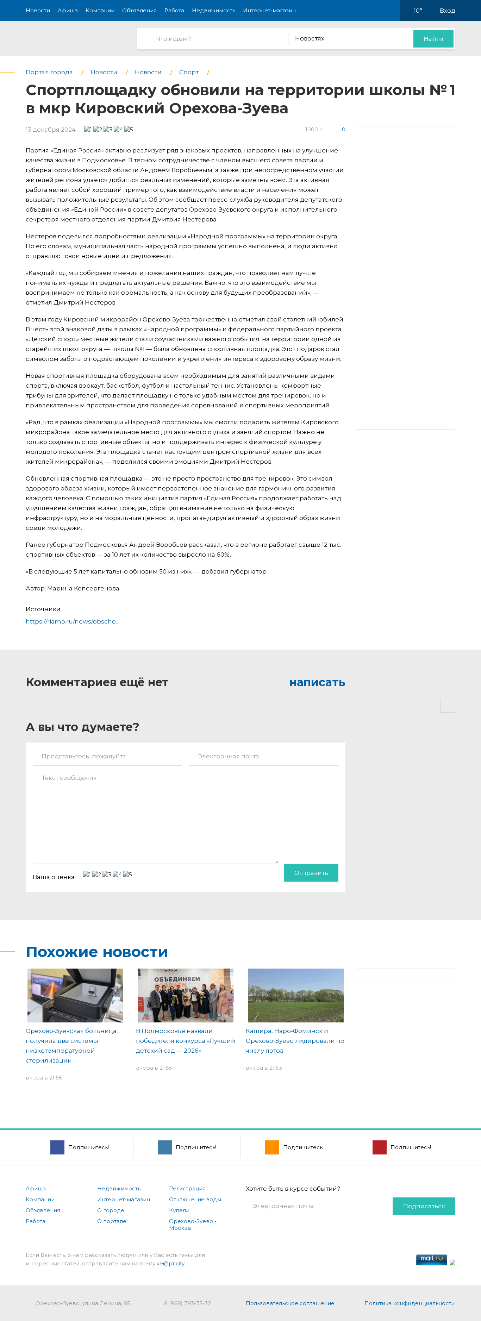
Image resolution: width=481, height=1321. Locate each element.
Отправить (311, 872)
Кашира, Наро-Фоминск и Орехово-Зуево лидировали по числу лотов (295, 1040)
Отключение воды (195, 1199)
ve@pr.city (171, 1263)
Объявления (139, 10)
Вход (447, 10)
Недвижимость (213, 10)
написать (317, 682)
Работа (174, 10)
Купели (179, 1210)
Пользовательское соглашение (290, 1303)
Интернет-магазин (269, 10)
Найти (433, 38)
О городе (110, 1210)
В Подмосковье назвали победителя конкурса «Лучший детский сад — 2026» (185, 1040)
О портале (111, 1221)
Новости (38, 10)
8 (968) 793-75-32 (187, 1303)
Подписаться (424, 1206)
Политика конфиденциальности (409, 1303)
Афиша (68, 10)
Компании (100, 10)
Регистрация (187, 1188)
